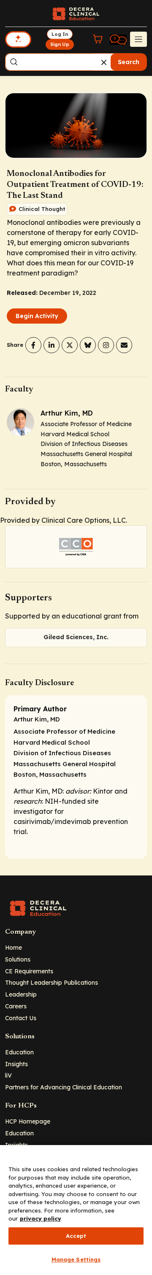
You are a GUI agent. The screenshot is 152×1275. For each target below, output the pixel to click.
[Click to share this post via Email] (124, 345)
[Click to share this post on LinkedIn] (51, 345)
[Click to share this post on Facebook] (33, 345)
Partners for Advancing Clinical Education (63, 1087)
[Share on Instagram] (106, 345)
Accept (76, 1235)
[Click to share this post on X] (70, 345)
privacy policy (40, 1218)
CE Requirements (29, 971)
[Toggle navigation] (138, 39)
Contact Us (20, 1017)
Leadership (21, 994)
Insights (16, 1063)
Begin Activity (37, 316)
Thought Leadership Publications (51, 982)
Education (19, 1052)
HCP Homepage (27, 1121)
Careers (16, 1006)
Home (13, 947)
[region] (76, 1210)
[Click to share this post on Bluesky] (88, 345)
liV (8, 1075)
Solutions (17, 959)
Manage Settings (76, 1259)
